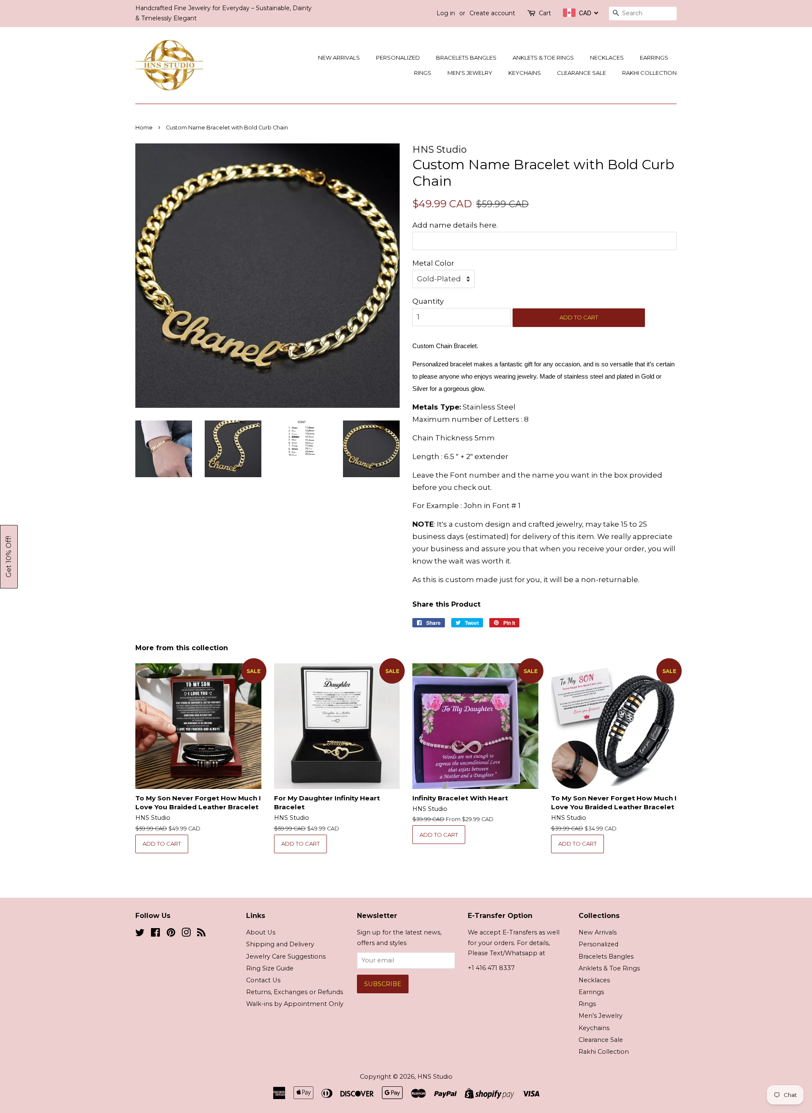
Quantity (428, 301)
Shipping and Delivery (280, 944)
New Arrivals (339, 57)
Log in (445, 13)
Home (144, 127)
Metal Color (433, 263)
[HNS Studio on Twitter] (140, 934)
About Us (260, 932)
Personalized (398, 57)
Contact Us (263, 980)
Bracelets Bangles (466, 57)
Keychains (524, 72)
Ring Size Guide (270, 968)
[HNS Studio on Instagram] (186, 934)
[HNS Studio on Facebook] (155, 934)
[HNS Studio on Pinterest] (171, 934)
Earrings (654, 57)
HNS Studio (435, 1076)
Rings (422, 72)
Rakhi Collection (649, 72)
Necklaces (607, 57)
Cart (545, 13)
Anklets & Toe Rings (543, 57)
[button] (9, 556)
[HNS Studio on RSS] (201, 934)
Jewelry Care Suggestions (286, 956)
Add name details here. (455, 225)
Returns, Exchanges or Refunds (294, 992)
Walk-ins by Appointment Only (294, 1004)
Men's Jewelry (469, 72)
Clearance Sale (581, 72)
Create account (492, 13)
